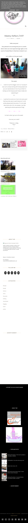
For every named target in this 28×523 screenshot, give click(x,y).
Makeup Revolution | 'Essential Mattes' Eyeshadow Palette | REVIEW (16, 478)
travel (4, 306)
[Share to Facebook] (5, 132)
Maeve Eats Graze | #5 (12, 466)
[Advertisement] (13, 356)
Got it (17, 10)
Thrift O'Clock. (16, 513)
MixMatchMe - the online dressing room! (16, 460)
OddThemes (14, 515)
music (4, 293)
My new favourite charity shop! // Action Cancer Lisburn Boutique (16, 472)
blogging (5, 304)
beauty (4, 288)
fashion (4, 291)
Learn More (12, 10)
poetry (4, 309)
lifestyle (5, 128)
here (17, 89)
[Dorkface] (14, 442)
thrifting (4, 298)
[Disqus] (14, 218)
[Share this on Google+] (9, 132)
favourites (5, 296)
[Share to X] (7, 132)
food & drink (5, 301)
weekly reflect (11, 128)
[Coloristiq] (14, 424)
